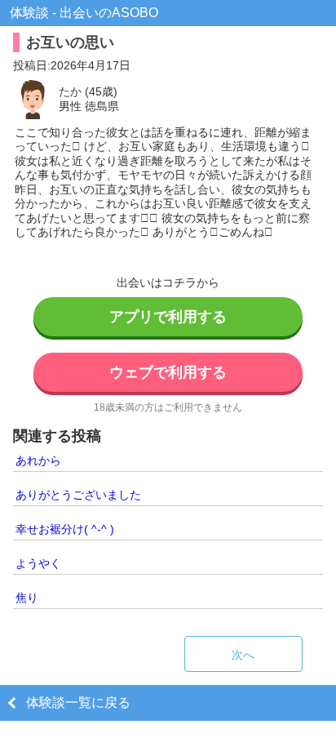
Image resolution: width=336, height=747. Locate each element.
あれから (38, 460)
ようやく (38, 563)
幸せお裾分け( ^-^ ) (64, 529)
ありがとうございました (78, 494)
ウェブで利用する (168, 372)
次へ (243, 654)
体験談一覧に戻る (78, 702)
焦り (26, 597)
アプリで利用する (168, 317)
